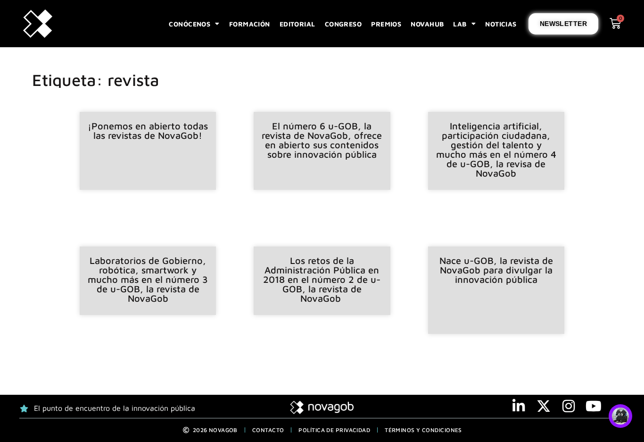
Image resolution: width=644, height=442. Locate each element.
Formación (249, 24)
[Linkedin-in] (519, 406)
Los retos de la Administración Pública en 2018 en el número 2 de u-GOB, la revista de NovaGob (321, 279)
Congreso (343, 24)
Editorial (297, 24)
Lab (459, 24)
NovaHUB (427, 24)
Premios (386, 24)
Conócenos (189, 24)
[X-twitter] (544, 406)
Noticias (501, 24)
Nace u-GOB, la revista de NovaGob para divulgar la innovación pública (496, 270)
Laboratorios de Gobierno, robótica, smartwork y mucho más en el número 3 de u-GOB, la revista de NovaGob (148, 279)
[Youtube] (593, 406)
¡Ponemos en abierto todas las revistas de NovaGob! (148, 130)
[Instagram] (568, 406)
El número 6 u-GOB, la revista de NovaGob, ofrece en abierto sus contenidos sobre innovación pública (322, 140)
